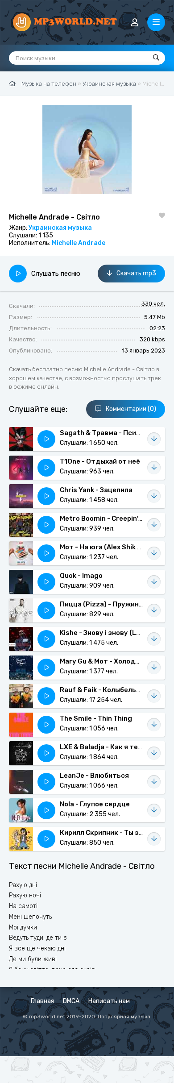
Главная (42, 1001)
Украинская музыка (60, 228)
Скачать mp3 (136, 273)
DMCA (71, 1001)
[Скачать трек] (154, 439)
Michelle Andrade (78, 243)
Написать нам (109, 1001)
